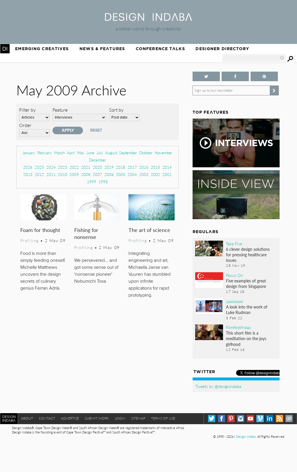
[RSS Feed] (279, 418)
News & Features (102, 48)
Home (5, 48)
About (27, 418)
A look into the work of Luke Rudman (246, 309)
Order (25, 125)
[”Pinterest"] (264, 76)
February (44, 152)
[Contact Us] (289, 418)
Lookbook (234, 301)
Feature (60, 109)
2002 (155, 174)
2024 (51, 167)
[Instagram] (240, 418)
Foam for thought (40, 229)
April (71, 152)
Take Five (234, 243)
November (163, 152)
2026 (27, 167)
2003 (143, 174)
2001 (167, 174)
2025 (39, 167)
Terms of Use (163, 418)
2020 (97, 167)
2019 (109, 167)
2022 (74, 167)
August (111, 152)
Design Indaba (246, 436)
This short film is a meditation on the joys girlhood (246, 338)
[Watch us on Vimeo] (260, 418)
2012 (39, 174)
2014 (167, 167)
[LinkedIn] (269, 418)
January (29, 152)
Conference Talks (160, 48)
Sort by (116, 109)
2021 (85, 167)
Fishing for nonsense (86, 233)
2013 (27, 174)
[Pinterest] (231, 418)
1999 (91, 181)
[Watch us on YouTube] (250, 418)
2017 (132, 167)
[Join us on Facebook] (235, 76)
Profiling (29, 240)
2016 (143, 167)
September (128, 152)
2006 (109, 174)
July (100, 152)
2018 (120, 167)
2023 (62, 167)
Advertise (70, 418)
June (90, 152)
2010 (62, 174)
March (59, 152)
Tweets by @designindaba (218, 386)
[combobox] (253, 58)
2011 (51, 174)
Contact (47, 418)
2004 (132, 174)
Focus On (234, 275)
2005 (120, 174)
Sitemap (138, 418)
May (80, 152)
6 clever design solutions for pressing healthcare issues (248, 254)
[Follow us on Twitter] (206, 76)
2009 (74, 174)
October (146, 152)
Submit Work (97, 418)
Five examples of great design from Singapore (246, 283)
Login (120, 418)
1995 (103, 181)
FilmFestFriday (238, 327)
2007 (97, 174)
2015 (155, 167)
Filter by (27, 109)
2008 (85, 174)
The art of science (149, 229)
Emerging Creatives (42, 48)
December (97, 160)
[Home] (148, 19)
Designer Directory (222, 48)
